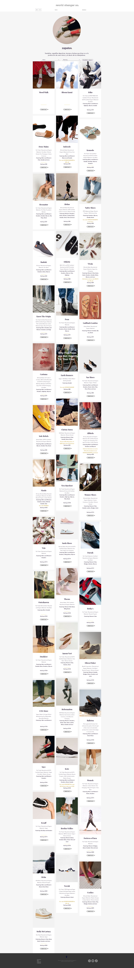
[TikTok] (96, 960)
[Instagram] (89, 960)
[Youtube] (92, 960)
